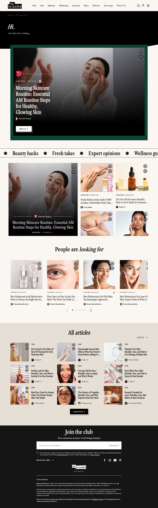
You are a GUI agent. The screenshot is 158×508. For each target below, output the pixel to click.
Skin (34, 5)
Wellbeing (63, 5)
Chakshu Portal (97, 499)
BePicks (96, 5)
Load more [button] (78, 411)
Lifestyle (76, 5)
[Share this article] (110, 171)
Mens (86, 5)
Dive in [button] (23, 129)
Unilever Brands (62, 455)
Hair (42, 5)
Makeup (51, 5)
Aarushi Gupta (25, 118)
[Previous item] (67, 310)
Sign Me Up (114, 445)
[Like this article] (110, 166)
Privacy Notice (95, 455)
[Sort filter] (146, 337)
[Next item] (90, 310)
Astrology (108, 5)
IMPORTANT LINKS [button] (43, 460)
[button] (141, 51)
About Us (121, 5)
